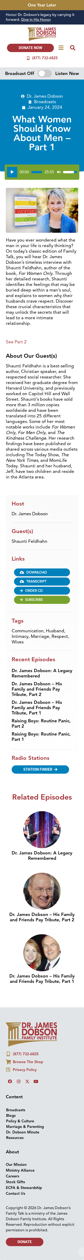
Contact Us (15, 1124)
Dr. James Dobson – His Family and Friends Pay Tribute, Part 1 (37, 638)
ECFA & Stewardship (24, 1118)
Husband (55, 562)
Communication (28, 562)
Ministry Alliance (20, 1101)
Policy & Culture (20, 1052)
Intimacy (20, 567)
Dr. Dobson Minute (22, 1063)
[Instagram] (18, 1012)
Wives (18, 573)
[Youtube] (36, 1012)
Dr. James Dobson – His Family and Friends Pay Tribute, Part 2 (37, 620)
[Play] (12, 103)
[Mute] (58, 103)
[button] (42, 1194)
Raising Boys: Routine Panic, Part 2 (41, 654)
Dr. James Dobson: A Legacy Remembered (42, 604)
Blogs (11, 1046)
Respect (60, 567)
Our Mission (16, 1095)
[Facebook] (10, 1012)
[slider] (36, 103)
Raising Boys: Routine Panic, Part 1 (41, 667)
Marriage (40, 567)
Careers (12, 1107)
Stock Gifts (15, 1113)
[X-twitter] (27, 1012)
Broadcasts (45, 32)
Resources (15, 1068)
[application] (42, 103)
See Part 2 (16, 273)
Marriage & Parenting (25, 1057)
